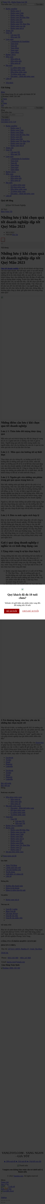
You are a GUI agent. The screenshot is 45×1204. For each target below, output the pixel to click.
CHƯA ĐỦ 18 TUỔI (30, 611)
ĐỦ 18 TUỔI (11, 611)
